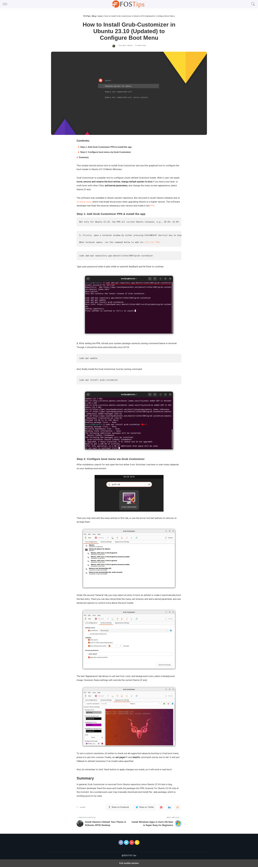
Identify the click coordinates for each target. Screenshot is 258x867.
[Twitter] (126, 842)
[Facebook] (121, 842)
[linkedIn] (169, 807)
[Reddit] (177, 807)
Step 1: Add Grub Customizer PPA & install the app (106, 147)
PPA (152, 205)
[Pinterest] (161, 807)
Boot (124, 45)
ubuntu (130, 45)
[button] (6, 4)
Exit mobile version (129, 863)
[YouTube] (131, 842)
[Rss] (137, 842)
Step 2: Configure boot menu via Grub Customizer (105, 152)
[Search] (252, 4)
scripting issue (84, 201)
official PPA (152, 242)
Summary (84, 157)
